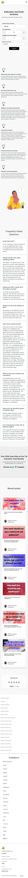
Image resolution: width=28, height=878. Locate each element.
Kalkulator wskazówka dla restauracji (8, 717)
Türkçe (5, 805)
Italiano (5, 783)
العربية (4, 816)
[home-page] (2, 2)
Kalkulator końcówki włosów (6, 724)
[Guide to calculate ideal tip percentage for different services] (14, 617)
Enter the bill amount (8, 23)
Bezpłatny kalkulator (5, 711)
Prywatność (4, 861)
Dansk (4, 765)
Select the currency (6, 41)
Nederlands (6, 787)
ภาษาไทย (5, 824)
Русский (5, 809)
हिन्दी (4, 820)
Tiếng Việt (5, 802)
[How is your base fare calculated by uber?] (14, 504)
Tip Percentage (6, 29)
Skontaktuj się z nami (6, 869)
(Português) (6, 794)
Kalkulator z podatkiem (5, 737)
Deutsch (5, 769)
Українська (6, 813)
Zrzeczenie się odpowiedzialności (9, 858)
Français (5, 780)
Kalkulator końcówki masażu (6, 747)
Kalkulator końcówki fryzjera (6, 720)
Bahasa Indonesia (7, 761)
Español (5, 776)
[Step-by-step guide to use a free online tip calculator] (14, 645)
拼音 (4, 835)
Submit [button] (14, 48)
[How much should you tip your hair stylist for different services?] (14, 560)
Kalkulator (3, 701)
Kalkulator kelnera (4, 714)
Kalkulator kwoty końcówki (6, 750)
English (5, 772)
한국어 (4, 827)
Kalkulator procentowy (5, 704)
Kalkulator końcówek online (6, 740)
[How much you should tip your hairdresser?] (14, 589)
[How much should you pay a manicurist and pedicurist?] (14, 532)
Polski (4, 791)
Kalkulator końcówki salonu (6, 743)
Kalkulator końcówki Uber (6, 727)
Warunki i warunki (6, 856)
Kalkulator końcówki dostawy (6, 734)
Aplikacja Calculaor (4, 707)
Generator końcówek (5, 698)
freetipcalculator (13, 875)
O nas (3, 866)
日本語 (4, 831)
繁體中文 (5, 838)
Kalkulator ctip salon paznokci (6, 730)
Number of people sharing (9, 35)
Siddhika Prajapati (12, 520)
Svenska (5, 798)
